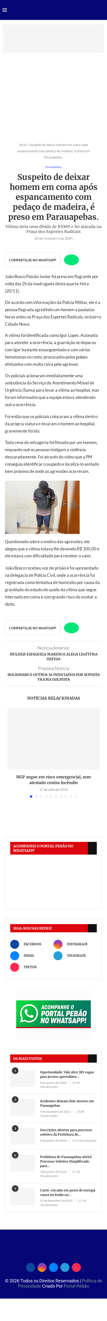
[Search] (102, 10)
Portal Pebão (76, 1286)
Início (22, 145)
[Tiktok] (76, 1266)
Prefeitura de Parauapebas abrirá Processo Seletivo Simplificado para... (66, 1161)
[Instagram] (42, 1266)
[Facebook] (30, 1266)
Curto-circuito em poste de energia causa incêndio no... (67, 1192)
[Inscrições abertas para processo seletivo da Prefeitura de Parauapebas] (22, 1136)
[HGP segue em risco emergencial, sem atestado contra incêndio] (53, 739)
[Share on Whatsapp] (71, 259)
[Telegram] (65, 1266)
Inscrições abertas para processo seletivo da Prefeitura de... (66, 1132)
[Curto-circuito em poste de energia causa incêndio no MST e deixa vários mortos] (22, 1196)
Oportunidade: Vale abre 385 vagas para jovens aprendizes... (67, 1074)
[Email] (53, 1266)
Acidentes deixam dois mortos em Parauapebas (67, 1103)
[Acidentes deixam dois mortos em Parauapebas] (22, 1107)
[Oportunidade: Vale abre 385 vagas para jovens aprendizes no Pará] (22, 1078)
